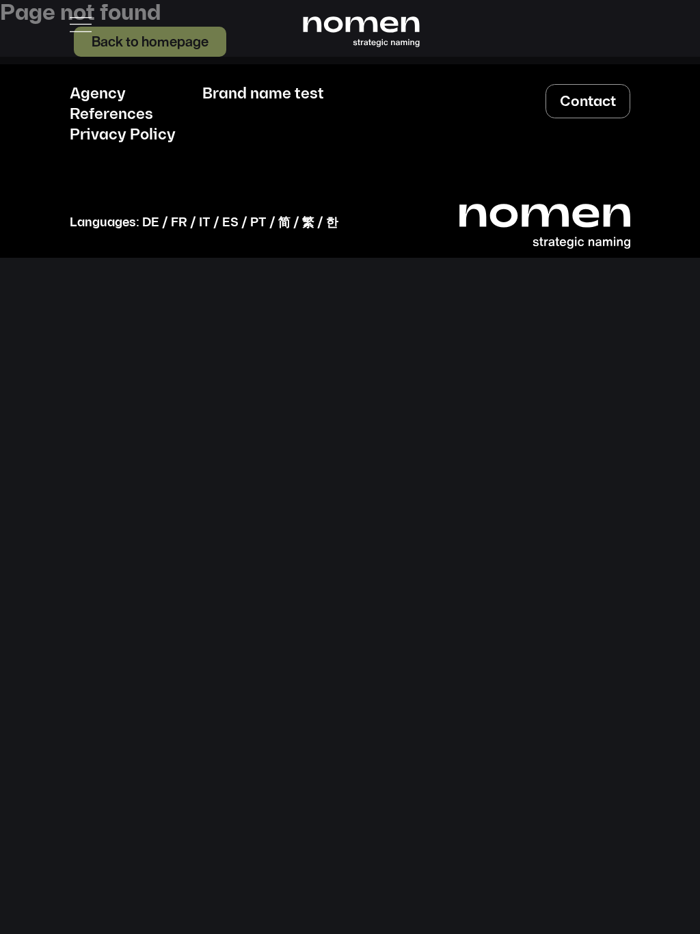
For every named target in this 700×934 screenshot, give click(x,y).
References (111, 114)
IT (205, 222)
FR (179, 222)
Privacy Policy (123, 135)
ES (230, 222)
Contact (588, 101)
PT (258, 222)
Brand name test (263, 94)
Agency (98, 94)
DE (150, 222)
